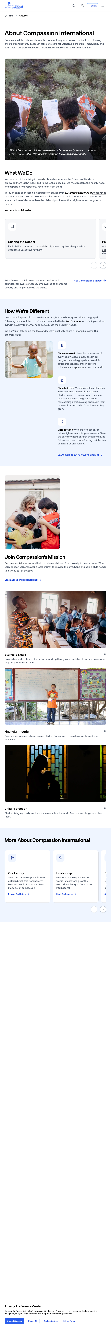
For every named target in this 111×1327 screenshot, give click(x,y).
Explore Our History (17, 894)
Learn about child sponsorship (21, 579)
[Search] (74, 5)
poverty (41, 179)
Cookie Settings (51, 1321)
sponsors (79, 367)
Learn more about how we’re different (78, 454)
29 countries (99, 192)
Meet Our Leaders (64, 894)
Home (10, 15)
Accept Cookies (14, 1321)
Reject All (32, 1321)
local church (45, 246)
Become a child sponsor (18, 563)
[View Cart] (82, 5)
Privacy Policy (69, 1321)
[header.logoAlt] (14, 8)
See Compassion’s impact (88, 280)
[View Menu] (102, 5)
